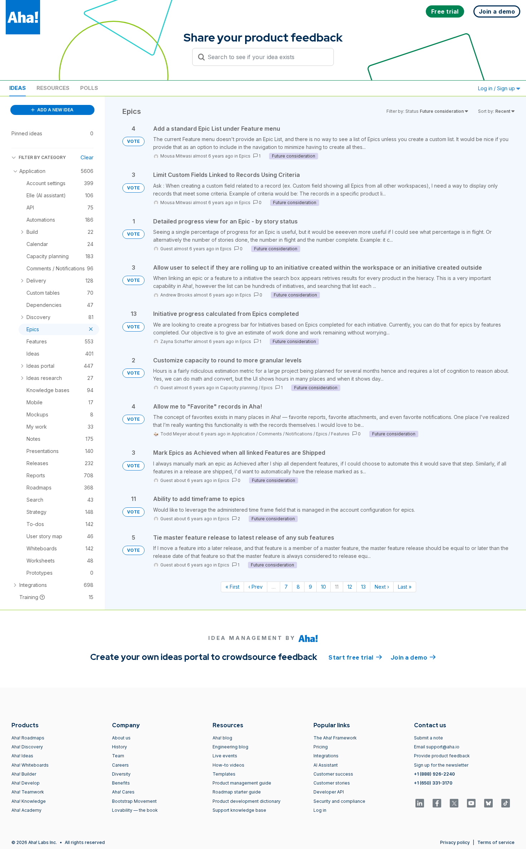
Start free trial (355, 657)
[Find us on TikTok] (505, 803)
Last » (404, 587)
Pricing (320, 746)
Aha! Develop (25, 783)
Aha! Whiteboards (30, 765)
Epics (244, 156)
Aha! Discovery (27, 746)
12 (349, 587)
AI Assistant (325, 765)
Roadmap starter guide (237, 792)
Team (118, 755)
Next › (382, 587)
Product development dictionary (247, 801)
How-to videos (228, 765)
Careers (120, 765)
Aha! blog (222, 738)
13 (363, 587)
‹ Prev (255, 587)
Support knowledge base (239, 810)
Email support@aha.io (436, 746)
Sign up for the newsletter (441, 765)
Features (340, 433)
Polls (89, 88)
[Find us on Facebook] (437, 803)
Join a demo (413, 657)
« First (232, 587)
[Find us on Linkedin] (419, 803)
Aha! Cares (123, 792)
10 (323, 587)
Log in (319, 810)
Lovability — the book (135, 810)
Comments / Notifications (285, 433)
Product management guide (242, 783)
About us (121, 738)
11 (337, 587)
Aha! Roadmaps (27, 738)
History (119, 746)
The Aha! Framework (335, 738)
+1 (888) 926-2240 (434, 774)
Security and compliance (339, 801)
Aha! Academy (26, 810)
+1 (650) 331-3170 (433, 783)
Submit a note (428, 738)
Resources (52, 88)
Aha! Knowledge (28, 801)
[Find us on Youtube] (471, 803)
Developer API (328, 792)
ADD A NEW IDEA (54, 109)
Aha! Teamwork (27, 792)
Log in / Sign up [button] (497, 88)
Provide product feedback (442, 755)
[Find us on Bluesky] (488, 803)
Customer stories (331, 783)
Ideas (17, 88)
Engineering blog (230, 746)
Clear (87, 157)
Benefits (121, 783)
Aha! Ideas (22, 755)
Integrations (326, 755)
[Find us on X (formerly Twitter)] (454, 803)
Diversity (121, 774)
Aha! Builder (23, 774)
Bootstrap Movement (134, 801)
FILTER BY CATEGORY (42, 157)
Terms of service (496, 842)
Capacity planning (239, 387)
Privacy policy (455, 842)
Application (243, 433)
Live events (225, 755)
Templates (224, 774)
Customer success (333, 774)
